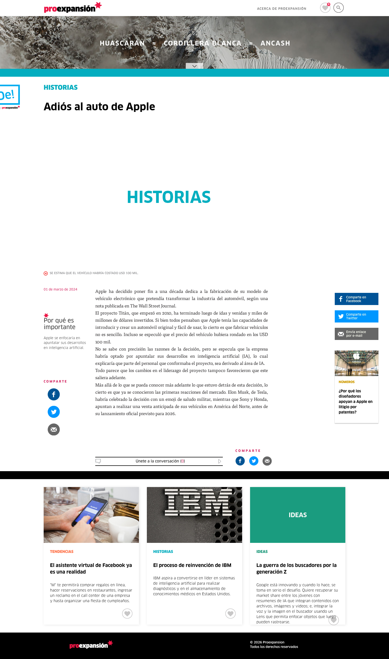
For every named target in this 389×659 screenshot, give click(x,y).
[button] (356, 334)
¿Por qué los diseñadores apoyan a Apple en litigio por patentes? (356, 401)
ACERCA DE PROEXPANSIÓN (281, 9)
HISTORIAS (61, 88)
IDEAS (262, 552)
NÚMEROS (347, 382)
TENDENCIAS (61, 552)
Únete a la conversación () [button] (160, 461)
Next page (369, 504)
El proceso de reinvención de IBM (192, 565)
